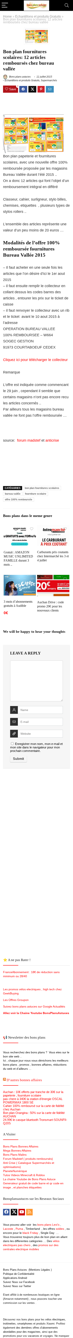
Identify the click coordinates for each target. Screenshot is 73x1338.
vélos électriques (55, 1319)
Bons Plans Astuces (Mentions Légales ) (27, 1269)
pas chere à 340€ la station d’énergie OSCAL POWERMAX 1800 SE (32, 1100)
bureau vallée (12, 493)
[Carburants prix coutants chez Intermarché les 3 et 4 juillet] (53, 528)
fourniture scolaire (35, 493)
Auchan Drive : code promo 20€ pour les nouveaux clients (50, 606)
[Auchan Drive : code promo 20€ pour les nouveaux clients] (53, 577)
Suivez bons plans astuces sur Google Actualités (34, 1006)
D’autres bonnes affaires (24, 1080)
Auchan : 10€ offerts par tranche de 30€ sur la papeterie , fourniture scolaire (33, 1093)
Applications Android (15, 1277)
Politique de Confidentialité (18, 1273)
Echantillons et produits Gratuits (38, 16)
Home (7, 16)
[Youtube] (21, 1212)
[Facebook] (6, 1212)
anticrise (52, 440)
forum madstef (28, 440)
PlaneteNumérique (15, 1171)
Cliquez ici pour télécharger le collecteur (35, 360)
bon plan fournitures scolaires (42, 488)
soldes (60, 1228)
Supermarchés (49, 80)
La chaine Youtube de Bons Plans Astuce (29, 1179)
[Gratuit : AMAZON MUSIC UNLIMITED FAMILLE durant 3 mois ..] (20, 528)
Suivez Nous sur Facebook (19, 1282)
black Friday (30, 1232)
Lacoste (8, 1228)
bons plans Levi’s (48, 1224)
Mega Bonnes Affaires (17, 1150)
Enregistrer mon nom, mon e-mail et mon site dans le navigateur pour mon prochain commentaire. (36, 747)
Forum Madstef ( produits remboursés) (28, 1158)
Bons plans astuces (20, 76)
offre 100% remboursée (18, 499)
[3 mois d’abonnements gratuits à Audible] (20, 577)
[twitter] (14, 1212)
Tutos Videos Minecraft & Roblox (24, 1175)
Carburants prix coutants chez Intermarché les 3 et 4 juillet (53, 556)
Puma (19, 1228)
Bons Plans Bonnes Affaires (20, 1146)
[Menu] (5, 5)
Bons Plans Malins (15, 1154)
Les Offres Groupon (16, 1000)
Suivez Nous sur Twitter (17, 1286)
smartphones (24, 1323)
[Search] (67, 5)
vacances (33, 1335)
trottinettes (9, 1323)
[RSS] (29, 1212)
